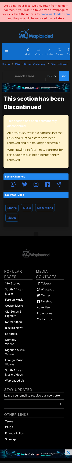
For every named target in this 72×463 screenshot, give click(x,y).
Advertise (43, 307)
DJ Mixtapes (13, 322)
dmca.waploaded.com (55, 14)
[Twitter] (24, 185)
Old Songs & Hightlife (13, 314)
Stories (12, 208)
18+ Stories (12, 283)
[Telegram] (59, 185)
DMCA (9, 427)
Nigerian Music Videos (15, 352)
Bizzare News (14, 327)
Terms (9, 421)
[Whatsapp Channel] (13, 185)
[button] (7, 51)
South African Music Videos (14, 372)
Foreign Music (14, 299)
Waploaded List (15, 380)
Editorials (11, 333)
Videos (11, 217)
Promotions (44, 313)
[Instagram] (36, 185)
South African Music (14, 291)
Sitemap (10, 439)
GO (64, 76)
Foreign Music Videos (14, 362)
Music (27, 208)
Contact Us (44, 319)
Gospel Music (14, 305)
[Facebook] (47, 185)
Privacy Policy (14, 433)
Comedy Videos (10, 342)
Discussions (45, 208)
